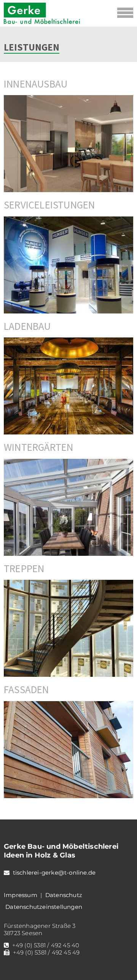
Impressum (20, 895)
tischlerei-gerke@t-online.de (54, 872)
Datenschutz (63, 895)
